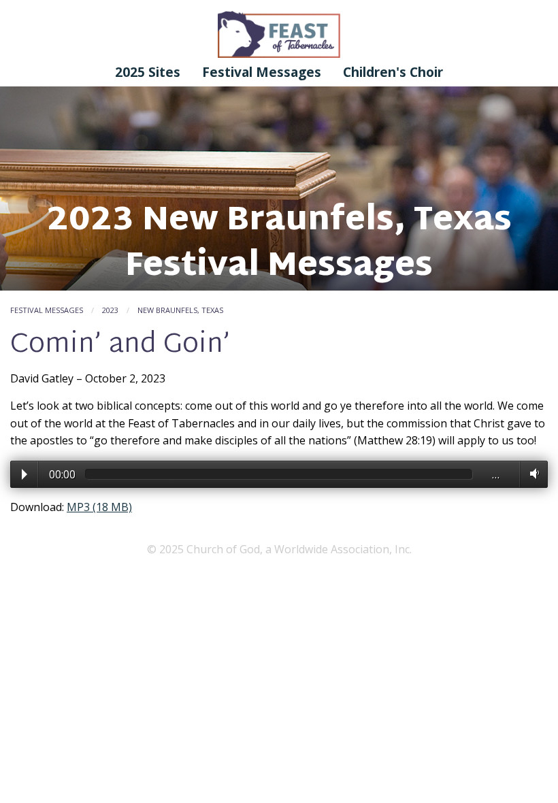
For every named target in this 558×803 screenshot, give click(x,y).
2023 (110, 310)
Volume (532, 474)
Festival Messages (261, 72)
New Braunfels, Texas (180, 310)
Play (24, 474)
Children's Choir (393, 72)
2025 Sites (147, 72)
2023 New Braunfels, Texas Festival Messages (279, 244)
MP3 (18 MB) (99, 506)
